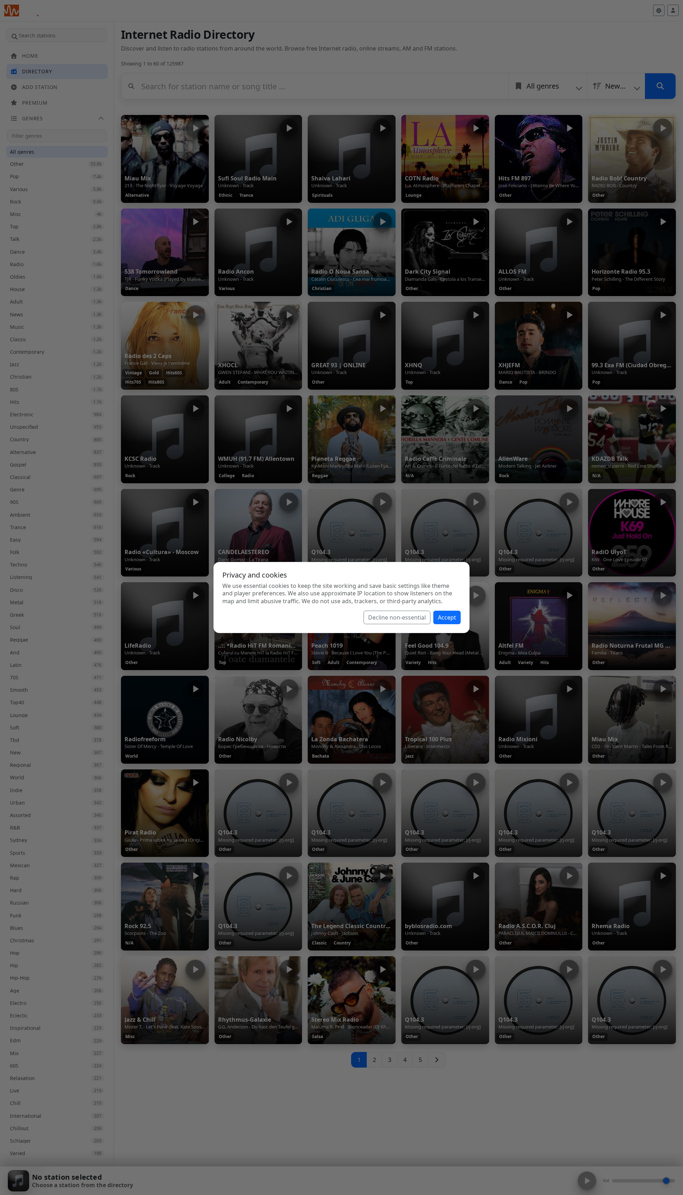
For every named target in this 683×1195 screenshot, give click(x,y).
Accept (447, 617)
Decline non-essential (397, 617)
